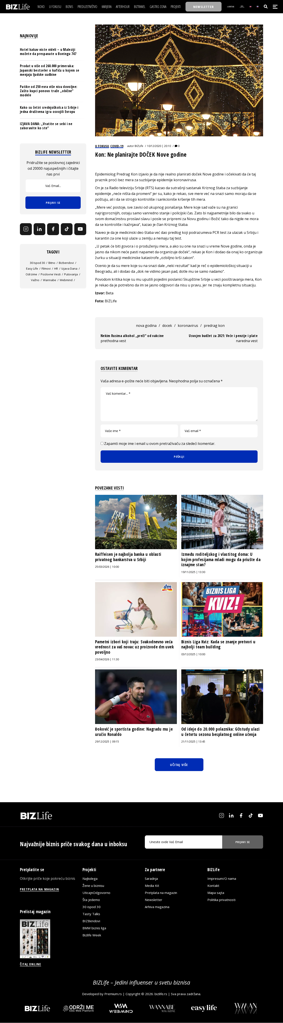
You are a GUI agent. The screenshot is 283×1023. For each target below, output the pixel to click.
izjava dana (69, 269)
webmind (66, 280)
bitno (51, 263)
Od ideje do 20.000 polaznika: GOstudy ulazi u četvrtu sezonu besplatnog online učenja (220, 731)
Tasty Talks (91, 914)
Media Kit (152, 885)
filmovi (46, 269)
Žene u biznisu (93, 885)
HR (56, 269)
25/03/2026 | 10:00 (107, 567)
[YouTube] (80, 229)
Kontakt (213, 885)
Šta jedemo (91, 899)
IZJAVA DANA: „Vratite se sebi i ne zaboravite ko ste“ (46, 125)
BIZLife (139, 146)
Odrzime (31, 274)
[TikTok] (67, 229)
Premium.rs (113, 994)
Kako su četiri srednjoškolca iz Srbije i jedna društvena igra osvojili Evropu (49, 109)
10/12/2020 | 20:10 (159, 146)
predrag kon (214, 325)
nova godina (146, 325)
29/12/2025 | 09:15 (107, 741)
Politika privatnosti (221, 899)
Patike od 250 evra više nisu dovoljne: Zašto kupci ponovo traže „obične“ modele (48, 90)
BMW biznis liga (94, 928)
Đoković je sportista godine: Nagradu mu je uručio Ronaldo (134, 731)
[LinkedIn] (40, 229)
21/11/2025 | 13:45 (193, 741)
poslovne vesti (51, 274)
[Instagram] (26, 229)
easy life (32, 269)
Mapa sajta (215, 892)
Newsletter (153, 899)
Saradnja (151, 878)
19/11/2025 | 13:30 (193, 572)
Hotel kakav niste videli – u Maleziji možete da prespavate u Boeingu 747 (48, 51)
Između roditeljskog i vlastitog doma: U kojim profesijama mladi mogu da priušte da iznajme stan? (220, 559)
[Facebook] (53, 229)
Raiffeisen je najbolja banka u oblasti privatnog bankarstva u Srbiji (128, 556)
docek (167, 325)
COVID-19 (116, 146)
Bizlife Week (91, 935)
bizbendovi (66, 263)
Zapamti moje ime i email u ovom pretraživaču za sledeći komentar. (159, 443)
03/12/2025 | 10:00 (193, 654)
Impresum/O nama (221, 878)
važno (35, 280)
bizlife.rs (161, 994)
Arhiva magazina (157, 907)
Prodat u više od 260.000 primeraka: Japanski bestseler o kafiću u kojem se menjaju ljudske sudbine (49, 70)
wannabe (49, 280)
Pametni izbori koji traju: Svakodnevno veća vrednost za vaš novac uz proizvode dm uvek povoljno (134, 647)
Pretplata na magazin (161, 892)
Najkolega (90, 878)
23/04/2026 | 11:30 (107, 659)
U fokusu (102, 146)
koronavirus (188, 325)
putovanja (71, 274)
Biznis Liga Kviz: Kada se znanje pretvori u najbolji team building (218, 644)
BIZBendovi (91, 921)
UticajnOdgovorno (96, 892)
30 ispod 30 (37, 263)
